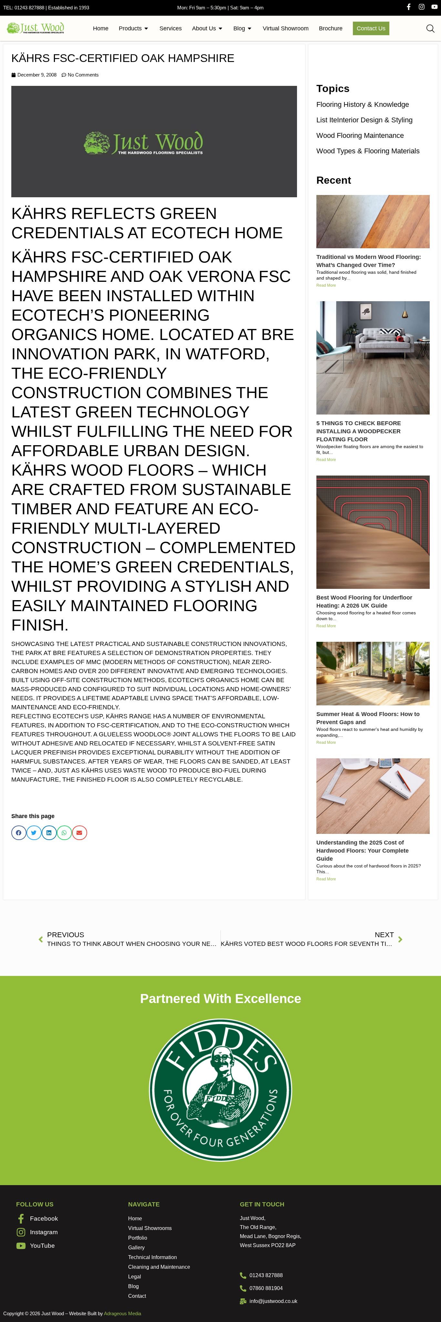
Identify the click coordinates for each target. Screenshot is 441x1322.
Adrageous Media (122, 1313)
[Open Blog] (249, 28)
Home (135, 1218)
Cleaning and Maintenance (159, 1267)
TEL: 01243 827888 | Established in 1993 (46, 7)
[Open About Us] (220, 28)
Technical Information (152, 1257)
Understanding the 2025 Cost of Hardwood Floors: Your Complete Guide (362, 850)
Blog (133, 1286)
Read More (326, 285)
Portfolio (137, 1238)
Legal (134, 1276)
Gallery (136, 1247)
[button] (18, 832)
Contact (137, 1296)
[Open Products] (146, 28)
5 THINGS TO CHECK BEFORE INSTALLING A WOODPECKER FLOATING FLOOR (358, 431)
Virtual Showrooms (150, 1228)
